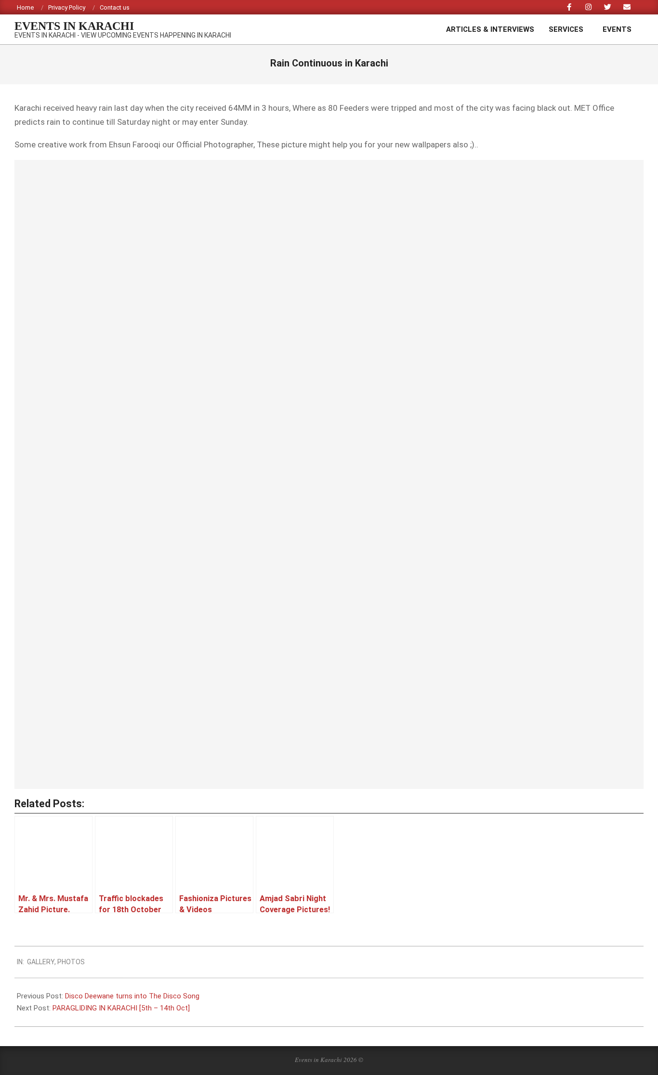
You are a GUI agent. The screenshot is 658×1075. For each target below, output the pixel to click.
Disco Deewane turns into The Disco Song (132, 996)
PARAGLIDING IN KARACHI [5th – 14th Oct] (121, 1008)
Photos (71, 962)
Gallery (40, 962)
